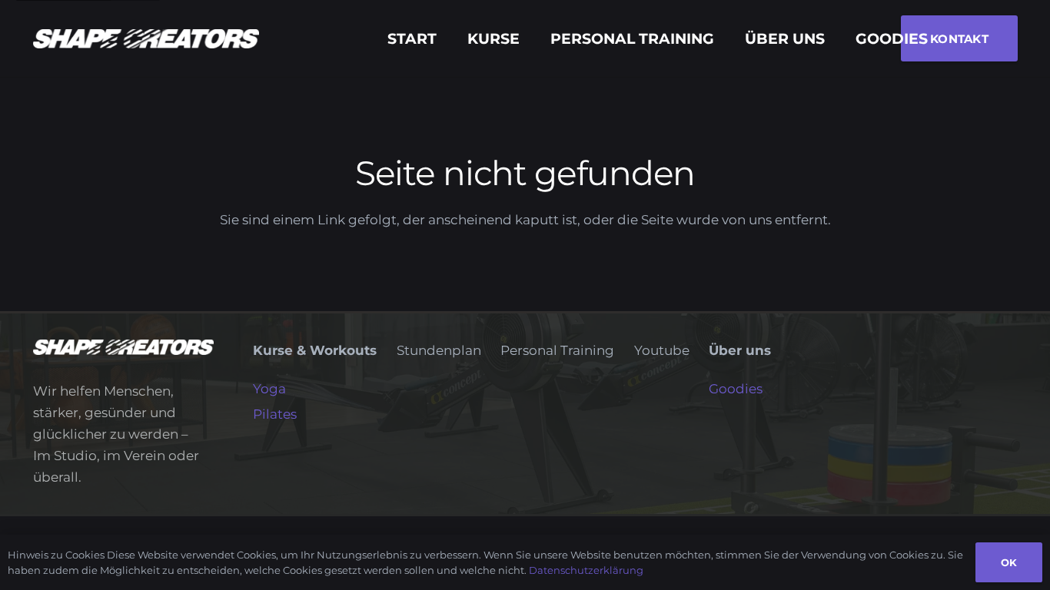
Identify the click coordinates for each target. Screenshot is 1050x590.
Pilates (275, 414)
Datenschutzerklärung (586, 570)
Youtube (661, 350)
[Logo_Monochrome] (146, 38)
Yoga (269, 388)
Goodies (736, 388)
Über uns (740, 350)
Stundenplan (439, 350)
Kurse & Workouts (315, 350)
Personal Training (557, 350)
